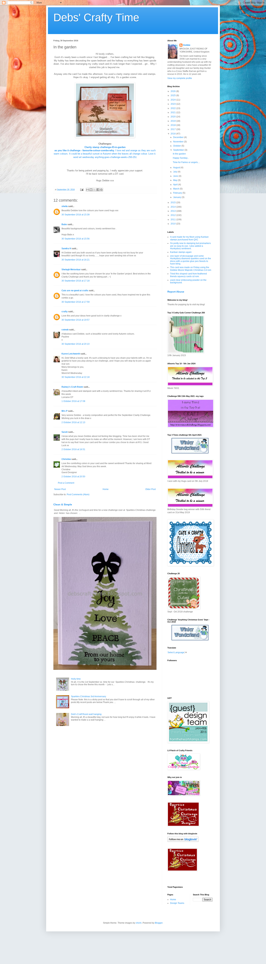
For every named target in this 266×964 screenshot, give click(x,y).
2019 (173, 121)
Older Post (150, 489)
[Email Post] (81, 189)
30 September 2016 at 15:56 (76, 238)
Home (106, 489)
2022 (173, 108)
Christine (66, 459)
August (177, 167)
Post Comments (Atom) (78, 494)
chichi (139, 923)
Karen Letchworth (71, 353)
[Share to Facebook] (98, 189)
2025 (173, 95)
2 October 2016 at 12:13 (73, 422)
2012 (173, 215)
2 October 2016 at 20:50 (73, 476)
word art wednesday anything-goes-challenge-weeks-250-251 (105, 157)
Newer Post (60, 489)
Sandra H (66, 248)
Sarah (65, 432)
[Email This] (87, 189)
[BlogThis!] (91, 189)
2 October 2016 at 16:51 (73, 449)
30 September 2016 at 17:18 (76, 280)
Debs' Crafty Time (96, 17)
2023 (173, 104)
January (177, 197)
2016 (173, 133)
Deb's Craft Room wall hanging (86, 714)
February (178, 193)
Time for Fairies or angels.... (186, 162)
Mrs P (64, 411)
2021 (173, 112)
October (177, 146)
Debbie (186, 45)
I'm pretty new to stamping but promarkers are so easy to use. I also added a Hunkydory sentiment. (190, 246)
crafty (65, 311)
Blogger (158, 923)
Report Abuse (175, 291)
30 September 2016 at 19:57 (76, 320)
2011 (173, 219)
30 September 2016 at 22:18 (76, 377)
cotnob (65, 329)
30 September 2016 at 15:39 (76, 214)
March (176, 188)
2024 (173, 100)
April (175, 184)
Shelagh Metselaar (71, 269)
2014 (173, 207)
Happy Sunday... (181, 158)
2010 (173, 223)
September (179, 150)
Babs (64, 224)
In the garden (179, 154)
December (178, 137)
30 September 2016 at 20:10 (76, 344)
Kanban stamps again (181, 252)
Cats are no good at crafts (75, 290)
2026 (173, 91)
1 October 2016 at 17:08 (73, 401)
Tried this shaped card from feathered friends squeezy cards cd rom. (188, 274)
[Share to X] (94, 189)
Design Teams (177, 903)
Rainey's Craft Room (72, 387)
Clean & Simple (62, 504)
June (176, 176)
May (175, 180)
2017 (173, 129)
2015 (173, 202)
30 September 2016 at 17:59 (76, 302)
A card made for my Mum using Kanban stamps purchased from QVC (189, 238)
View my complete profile (179, 78)
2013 (173, 211)
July (175, 171)
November (178, 141)
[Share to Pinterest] (101, 189)
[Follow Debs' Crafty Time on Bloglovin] (183, 841)
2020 (173, 116)
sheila (65, 206)
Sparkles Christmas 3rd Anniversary (88, 696)
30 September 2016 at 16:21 (76, 259)
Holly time (76, 679)
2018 (173, 125)
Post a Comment (66, 483)
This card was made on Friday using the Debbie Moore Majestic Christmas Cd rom (190, 268)
